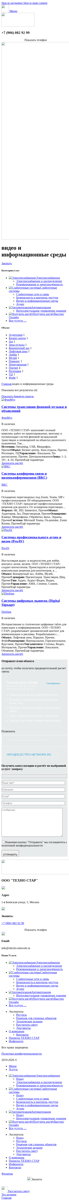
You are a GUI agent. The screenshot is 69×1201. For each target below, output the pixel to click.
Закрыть (6, 263)
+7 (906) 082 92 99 (12, 923)
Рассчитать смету (27, 1024)
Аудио (20, 304)
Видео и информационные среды (37, 300)
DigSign (6, 611)
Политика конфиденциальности (21, 1053)
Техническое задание (29, 1021)
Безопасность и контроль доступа (37, 297)
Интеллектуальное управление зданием (41, 310)
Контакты (22, 1034)
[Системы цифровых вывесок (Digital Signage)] (7, 593)
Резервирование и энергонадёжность (39, 284)
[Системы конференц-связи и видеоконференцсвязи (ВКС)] (5, 466)
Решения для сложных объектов (36, 1018)
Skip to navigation (12, 3)
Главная (6, 383)
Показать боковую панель (17, 396)
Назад (20, 1078)
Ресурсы (21, 1014)
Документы (23, 1028)
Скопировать (53, 683)
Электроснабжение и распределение (39, 281)
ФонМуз (6, 417)
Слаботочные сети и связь (32, 294)
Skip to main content (35, 3)
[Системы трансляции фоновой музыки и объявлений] (8, 399)
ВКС (4, 484)
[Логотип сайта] (17, 25)
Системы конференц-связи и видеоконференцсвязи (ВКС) (24, 475)
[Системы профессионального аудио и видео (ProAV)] (7, 530)
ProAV (5, 548)
